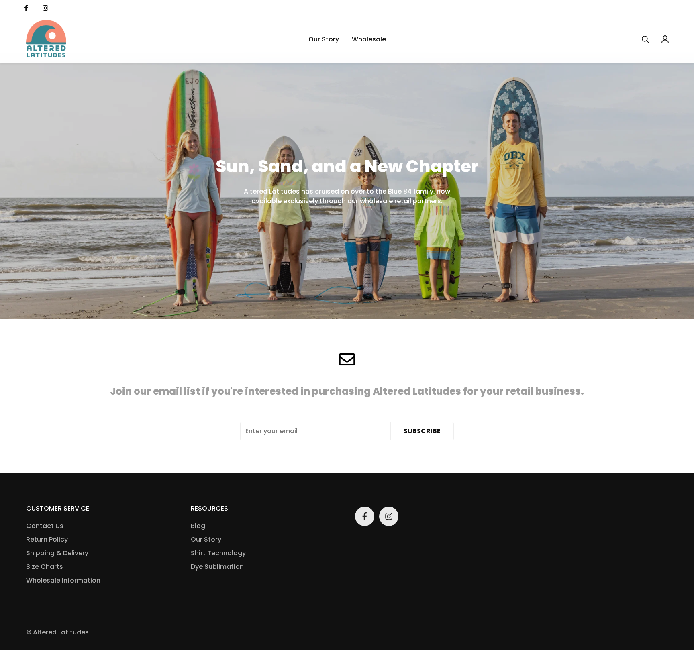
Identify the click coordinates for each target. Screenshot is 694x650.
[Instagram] (45, 8)
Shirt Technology (218, 553)
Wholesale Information (63, 580)
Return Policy (47, 539)
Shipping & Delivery (57, 553)
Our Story (323, 39)
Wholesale (369, 39)
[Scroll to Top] (678, 606)
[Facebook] (26, 8)
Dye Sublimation (217, 566)
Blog (198, 525)
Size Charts (44, 566)
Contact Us (44, 525)
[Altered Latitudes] (46, 39)
